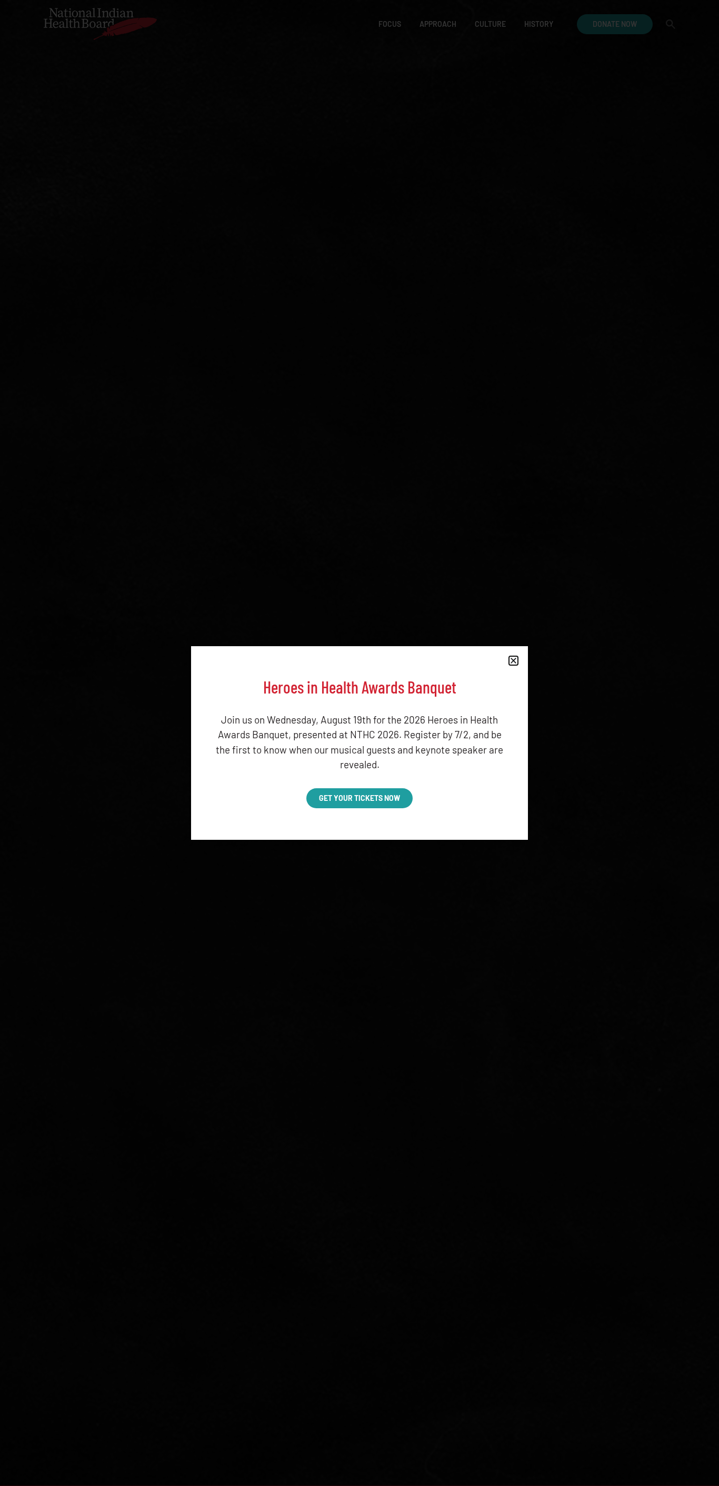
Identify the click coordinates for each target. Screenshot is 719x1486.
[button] (513, 661)
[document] (359, 743)
